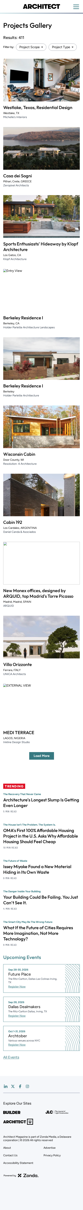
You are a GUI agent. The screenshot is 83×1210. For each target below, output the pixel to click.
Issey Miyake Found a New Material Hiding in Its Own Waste (37, 869)
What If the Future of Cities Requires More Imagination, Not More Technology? (38, 933)
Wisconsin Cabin (19, 454)
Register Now (17, 986)
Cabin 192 (12, 522)
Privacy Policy (52, 1155)
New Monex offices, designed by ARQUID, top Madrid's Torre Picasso (38, 593)
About (7, 1147)
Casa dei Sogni (17, 176)
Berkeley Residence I (23, 318)
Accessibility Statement (18, 1163)
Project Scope (29, 47)
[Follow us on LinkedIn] (5, 1086)
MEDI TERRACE (18, 732)
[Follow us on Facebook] (20, 1086)
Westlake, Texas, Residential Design (37, 107)
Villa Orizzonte (17, 664)
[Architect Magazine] (41, 6)
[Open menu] (76, 7)
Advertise (50, 1147)
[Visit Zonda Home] (21, 1175)
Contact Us (10, 1155)
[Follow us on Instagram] (27, 1086)
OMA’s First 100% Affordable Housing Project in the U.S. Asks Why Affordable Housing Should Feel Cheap (40, 836)
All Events (11, 1057)
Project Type (61, 47)
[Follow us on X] (12, 1086)
